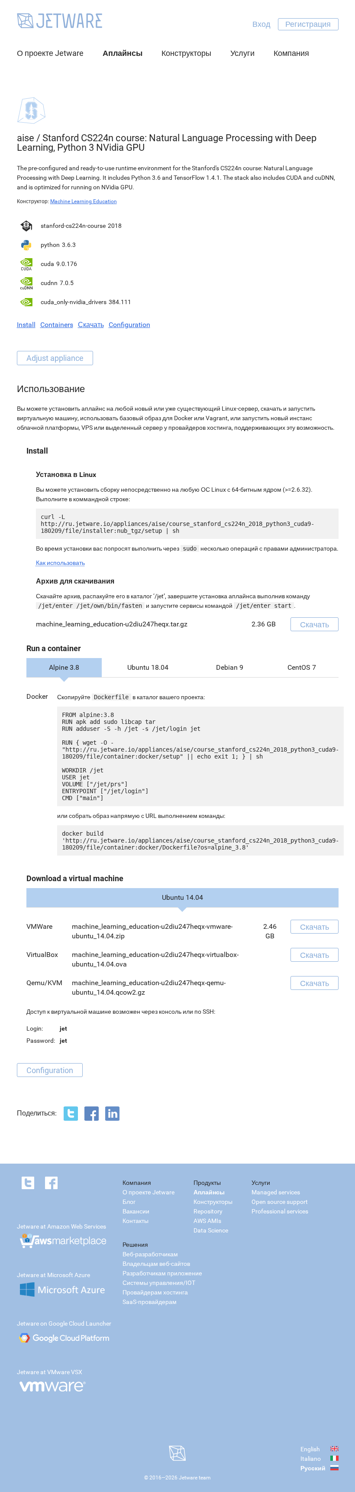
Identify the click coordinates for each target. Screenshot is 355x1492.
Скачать (91, 325)
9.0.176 (66, 263)
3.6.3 (69, 244)
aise (25, 138)
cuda (47, 263)
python (50, 244)
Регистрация (308, 24)
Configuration (129, 325)
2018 (115, 225)
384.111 (120, 301)
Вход (261, 24)
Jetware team (195, 1478)
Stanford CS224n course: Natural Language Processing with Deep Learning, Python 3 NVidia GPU (166, 143)
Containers (56, 325)
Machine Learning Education (83, 201)
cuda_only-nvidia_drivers (73, 301)
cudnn (49, 282)
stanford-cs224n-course (73, 225)
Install (26, 325)
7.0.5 (67, 282)
